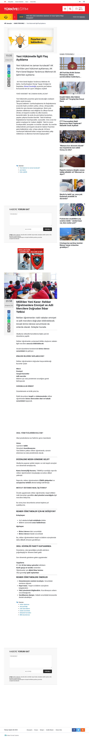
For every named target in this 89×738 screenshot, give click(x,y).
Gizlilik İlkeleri (50, 730)
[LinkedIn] (8, 72)
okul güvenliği (23, 606)
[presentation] (10, 17)
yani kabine (23, 170)
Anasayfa (29, 730)
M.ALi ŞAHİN (23, 172)
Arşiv (26, 1)
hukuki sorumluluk (25, 610)
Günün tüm (79, 17)
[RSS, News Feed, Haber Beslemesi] (83, 730)
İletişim (42, 730)
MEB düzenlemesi (25, 615)
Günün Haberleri (19, 1)
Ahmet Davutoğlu (30, 86)
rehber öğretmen (24, 604)
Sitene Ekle (33, 1)
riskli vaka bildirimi (25, 608)
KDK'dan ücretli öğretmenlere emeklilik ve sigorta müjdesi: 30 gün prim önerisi (45, 17)
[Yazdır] (8, 82)
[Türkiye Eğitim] (16, 8)
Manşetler (10, 1)
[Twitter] (8, 69)
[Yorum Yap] (8, 85)
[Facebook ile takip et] (74, 730)
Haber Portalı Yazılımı (13, 735)
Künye (36, 730)
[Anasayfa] (5, 1)
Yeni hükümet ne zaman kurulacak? (30, 168)
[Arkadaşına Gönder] (8, 78)
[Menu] (65, 8)
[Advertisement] (36, 150)
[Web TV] (80, 2)
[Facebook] (8, 66)
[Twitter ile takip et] (78, 730)
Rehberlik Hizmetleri (25, 613)
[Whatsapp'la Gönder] (8, 75)
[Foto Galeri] (84, 2)
